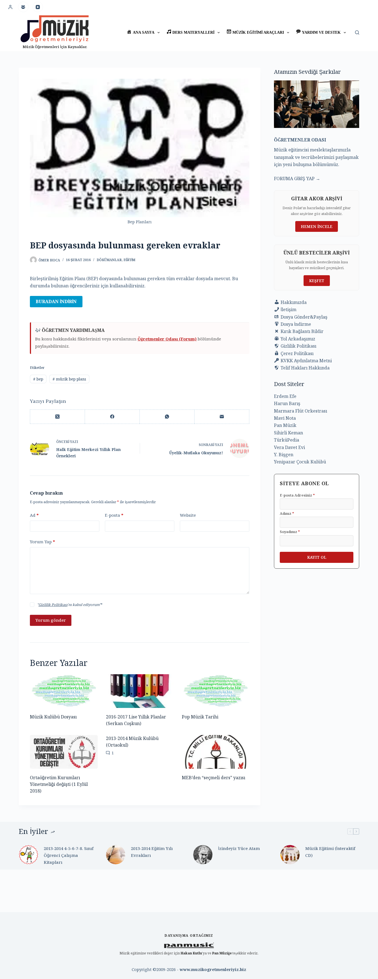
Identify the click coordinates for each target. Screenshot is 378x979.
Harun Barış (287, 403)
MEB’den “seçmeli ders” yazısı (213, 778)
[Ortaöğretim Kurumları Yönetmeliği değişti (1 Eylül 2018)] (63, 752)
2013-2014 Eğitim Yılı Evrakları (152, 852)
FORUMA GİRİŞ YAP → (297, 178)
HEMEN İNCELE (316, 226)
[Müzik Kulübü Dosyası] (63, 691)
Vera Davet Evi (289, 447)
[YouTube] (38, 7)
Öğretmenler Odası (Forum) (167, 339)
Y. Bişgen (283, 455)
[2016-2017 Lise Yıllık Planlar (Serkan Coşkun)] (140, 691)
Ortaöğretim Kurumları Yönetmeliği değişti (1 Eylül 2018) (59, 784)
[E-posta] (222, 417)
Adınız (287, 513)
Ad (34, 515)
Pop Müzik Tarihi (200, 717)
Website (188, 515)
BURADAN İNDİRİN (56, 301)
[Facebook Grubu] (23, 7)
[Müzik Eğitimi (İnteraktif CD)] (290, 854)
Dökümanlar (109, 260)
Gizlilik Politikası (53, 604)
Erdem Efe (285, 396)
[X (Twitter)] (57, 417)
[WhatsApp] (167, 417)
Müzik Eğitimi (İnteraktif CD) (330, 852)
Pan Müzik (285, 425)
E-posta (114, 515)
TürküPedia (286, 440)
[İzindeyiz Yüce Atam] (203, 854)
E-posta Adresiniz (297, 495)
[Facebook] (112, 417)
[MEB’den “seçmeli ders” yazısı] (215, 752)
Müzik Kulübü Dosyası (53, 717)
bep (38, 379)
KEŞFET (316, 280)
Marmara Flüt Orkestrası (300, 411)
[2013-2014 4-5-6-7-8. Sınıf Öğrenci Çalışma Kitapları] (28, 854)
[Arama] (357, 32)
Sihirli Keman (288, 433)
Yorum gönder (50, 620)
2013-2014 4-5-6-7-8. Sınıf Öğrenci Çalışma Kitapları (69, 855)
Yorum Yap (42, 541)
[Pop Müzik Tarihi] (215, 691)
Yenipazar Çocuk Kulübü (300, 462)
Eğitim (129, 260)
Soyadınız (290, 531)
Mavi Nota (285, 418)
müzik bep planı (69, 379)
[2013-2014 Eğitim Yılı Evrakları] (115, 854)
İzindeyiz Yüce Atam (239, 848)
